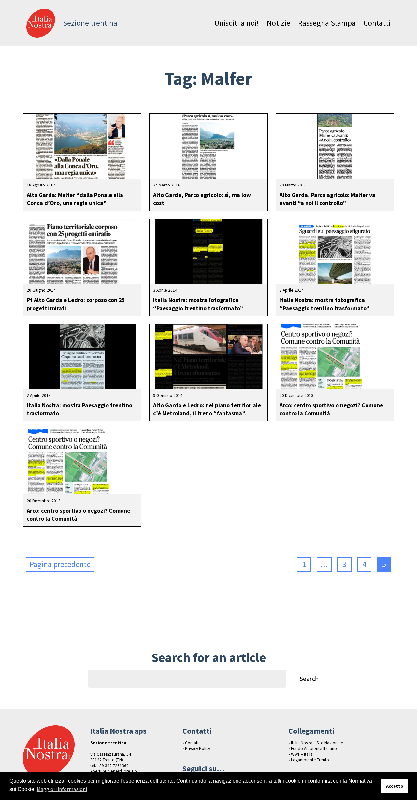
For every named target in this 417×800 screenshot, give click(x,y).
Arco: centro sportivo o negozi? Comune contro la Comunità (331, 409)
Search (309, 679)
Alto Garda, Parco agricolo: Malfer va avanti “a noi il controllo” (327, 199)
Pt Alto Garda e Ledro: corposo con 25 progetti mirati (76, 304)
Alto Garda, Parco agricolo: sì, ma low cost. (202, 199)
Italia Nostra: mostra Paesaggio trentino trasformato (79, 409)
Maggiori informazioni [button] (62, 789)
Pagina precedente (60, 564)
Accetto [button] (394, 786)
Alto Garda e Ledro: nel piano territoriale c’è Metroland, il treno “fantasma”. (207, 409)
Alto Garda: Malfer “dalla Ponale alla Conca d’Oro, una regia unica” (75, 199)
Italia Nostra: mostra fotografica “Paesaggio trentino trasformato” (198, 304)
